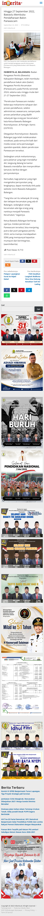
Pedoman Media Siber (22, 908)
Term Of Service (7, 912)
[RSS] (8, 265)
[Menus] (41, 2)
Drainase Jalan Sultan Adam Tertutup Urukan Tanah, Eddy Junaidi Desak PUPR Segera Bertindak (20, 811)
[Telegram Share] (29, 290)
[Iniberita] (12, 3)
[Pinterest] (34, 261)
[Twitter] (28, 261)
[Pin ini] (21, 290)
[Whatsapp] (7, 295)
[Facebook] (22, 261)
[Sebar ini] (7, 290)
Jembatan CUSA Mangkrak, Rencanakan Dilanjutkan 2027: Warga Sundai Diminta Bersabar (18, 801)
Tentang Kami (6, 908)
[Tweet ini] (14, 290)
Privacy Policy (30, 910)
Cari (3, 305)
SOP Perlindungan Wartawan (11, 910)
